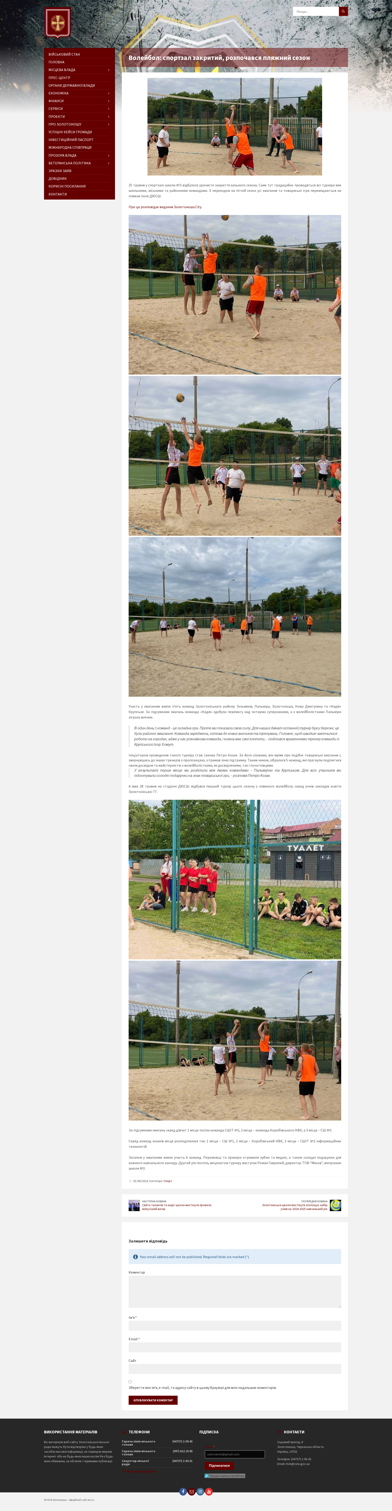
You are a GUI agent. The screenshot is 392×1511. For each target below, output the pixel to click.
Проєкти (57, 116)
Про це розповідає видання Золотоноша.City (165, 207)
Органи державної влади (72, 85)
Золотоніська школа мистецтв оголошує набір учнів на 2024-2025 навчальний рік (295, 1207)
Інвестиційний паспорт (71, 139)
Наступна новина (154, 1201)
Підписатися (219, 1465)
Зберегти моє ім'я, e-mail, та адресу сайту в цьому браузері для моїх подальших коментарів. (203, 1387)
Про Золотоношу (65, 124)
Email (134, 1339)
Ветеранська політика (70, 163)
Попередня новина (314, 1201)
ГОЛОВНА (56, 62)
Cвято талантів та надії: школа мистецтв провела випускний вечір (176, 1207)
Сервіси (56, 108)
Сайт (133, 1360)
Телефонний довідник (139, 1471)
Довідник (58, 178)
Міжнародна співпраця (70, 147)
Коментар (137, 1272)
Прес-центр (59, 77)
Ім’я (133, 1317)
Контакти (58, 194)
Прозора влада (62, 155)
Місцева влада (62, 69)
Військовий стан (64, 54)
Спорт (168, 1181)
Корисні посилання (67, 186)
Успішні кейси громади (70, 132)
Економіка (59, 93)
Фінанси (56, 101)
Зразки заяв (60, 170)
